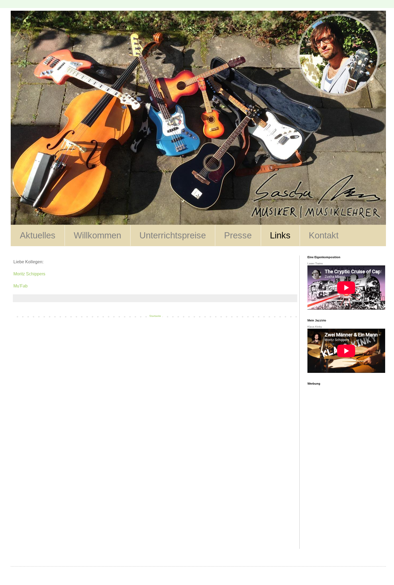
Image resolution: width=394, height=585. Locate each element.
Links (280, 235)
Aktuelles (37, 235)
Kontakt (324, 235)
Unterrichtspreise (172, 235)
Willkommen (97, 235)
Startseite (155, 315)
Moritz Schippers (29, 274)
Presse (238, 235)
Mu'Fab (20, 286)
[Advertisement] (342, 468)
